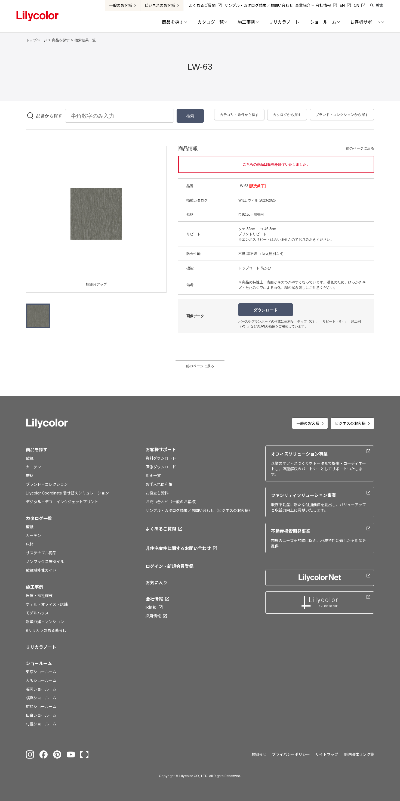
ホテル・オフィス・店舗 (47, 604)
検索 (379, 5)
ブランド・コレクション (47, 484)
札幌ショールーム (41, 724)
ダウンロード (265, 310)
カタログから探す (287, 115)
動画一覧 (153, 475)
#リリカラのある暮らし (46, 630)
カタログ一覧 (39, 518)
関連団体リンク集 (359, 754)
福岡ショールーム (41, 689)
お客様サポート (161, 449)
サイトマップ (326, 754)
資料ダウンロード (161, 458)
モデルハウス (37, 613)
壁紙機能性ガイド (41, 570)
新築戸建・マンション (45, 621)
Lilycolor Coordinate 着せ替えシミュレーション (67, 493)
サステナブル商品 (41, 553)
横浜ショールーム (41, 697)
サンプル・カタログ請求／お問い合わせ (258, 5)
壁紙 (29, 458)
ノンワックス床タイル (45, 561)
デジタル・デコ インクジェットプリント (62, 501)
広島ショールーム (41, 706)
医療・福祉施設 (39, 595)
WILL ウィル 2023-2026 (257, 200)
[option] (96, 214)
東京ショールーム (41, 671)
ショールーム (39, 663)
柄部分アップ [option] (96, 284)
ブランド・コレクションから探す (341, 115)
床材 (29, 475)
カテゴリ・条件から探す (239, 115)
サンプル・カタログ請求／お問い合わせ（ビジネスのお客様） (199, 510)
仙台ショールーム (41, 715)
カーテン (33, 467)
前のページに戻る (360, 148)
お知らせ (258, 754)
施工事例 (34, 587)
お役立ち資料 (157, 493)
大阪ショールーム (41, 680)
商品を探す (61, 40)
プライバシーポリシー (291, 754)
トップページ (36, 40)
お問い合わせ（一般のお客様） (172, 501)
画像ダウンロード (161, 467)
